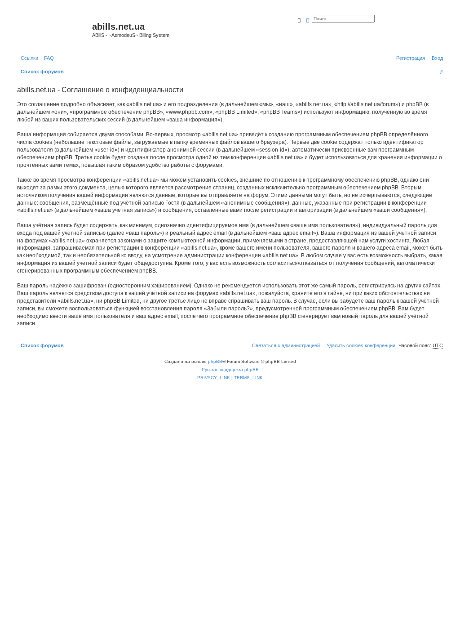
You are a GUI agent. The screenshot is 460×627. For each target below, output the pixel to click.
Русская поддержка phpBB (230, 369)
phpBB (215, 361)
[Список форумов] (53, 29)
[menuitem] (47, 58)
